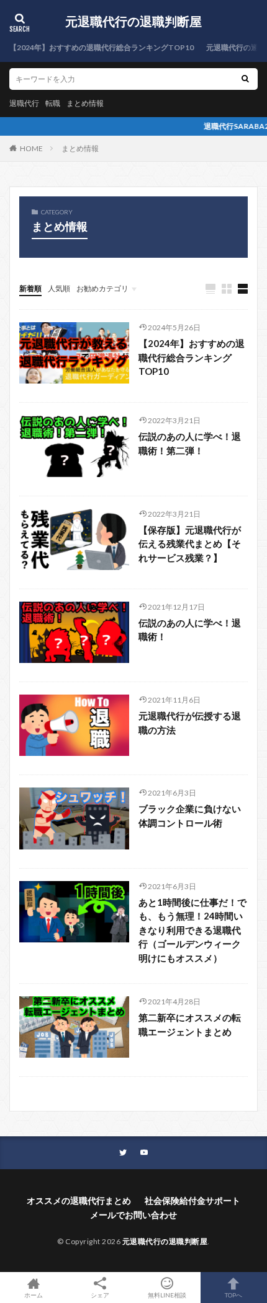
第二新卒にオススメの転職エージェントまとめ (189, 1024)
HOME (31, 148)
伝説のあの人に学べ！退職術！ (189, 630)
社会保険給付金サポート (192, 1200)
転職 (52, 103)
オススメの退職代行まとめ (79, 1200)
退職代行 (24, 103)
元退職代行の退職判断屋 (133, 21)
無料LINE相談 (167, 1294)
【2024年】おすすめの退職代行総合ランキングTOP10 (101, 47)
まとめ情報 (85, 103)
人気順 (59, 288)
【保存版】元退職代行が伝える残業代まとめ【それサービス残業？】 (189, 543)
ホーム (33, 1294)
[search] (245, 79)
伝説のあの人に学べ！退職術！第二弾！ (189, 443)
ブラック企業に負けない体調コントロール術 (189, 815)
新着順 (30, 288)
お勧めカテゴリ (102, 288)
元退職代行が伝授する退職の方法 (189, 722)
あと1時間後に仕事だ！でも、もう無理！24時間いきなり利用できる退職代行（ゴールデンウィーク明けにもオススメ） (192, 930)
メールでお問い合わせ (133, 1214)
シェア (100, 1295)
